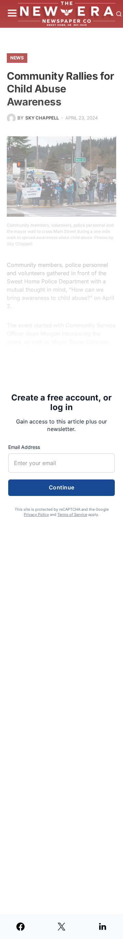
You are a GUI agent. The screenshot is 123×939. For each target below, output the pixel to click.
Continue (61, 487)
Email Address (24, 447)
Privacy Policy (36, 514)
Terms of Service (72, 514)
